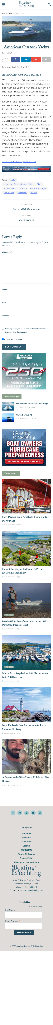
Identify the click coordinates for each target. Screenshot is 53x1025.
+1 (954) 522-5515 (29, 887)
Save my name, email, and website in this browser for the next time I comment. (27, 330)
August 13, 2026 (9, 681)
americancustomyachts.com (19, 161)
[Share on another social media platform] (46, 59)
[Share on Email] (36, 59)
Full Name (10, 910)
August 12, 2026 (9, 733)
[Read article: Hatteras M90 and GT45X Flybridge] (8, 406)
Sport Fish (9, 193)
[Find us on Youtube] (33, 812)
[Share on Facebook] (15, 59)
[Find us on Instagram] (19, 812)
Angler (12, 180)
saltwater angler (38, 188)
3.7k (19, 733)
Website (5, 315)
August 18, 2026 (9, 577)
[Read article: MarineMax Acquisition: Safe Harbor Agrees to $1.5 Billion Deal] (26, 652)
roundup (22, 188)
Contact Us (26, 850)
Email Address (12, 921)
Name (4, 289)
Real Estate (10, 563)
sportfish (22, 193)
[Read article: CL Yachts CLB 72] (8, 418)
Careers (26, 845)
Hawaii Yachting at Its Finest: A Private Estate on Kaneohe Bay (23, 571)
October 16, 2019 (24, 419)
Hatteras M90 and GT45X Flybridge (32, 403)
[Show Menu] (3, 4)
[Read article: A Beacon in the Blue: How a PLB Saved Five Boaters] (26, 756)
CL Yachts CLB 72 (24, 414)
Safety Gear (10, 771)
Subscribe (26, 841)
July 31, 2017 (7, 53)
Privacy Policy (27, 858)
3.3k (34, 407)
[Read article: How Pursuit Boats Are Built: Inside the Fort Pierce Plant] (26, 496)
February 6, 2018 (24, 407)
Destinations (11, 719)
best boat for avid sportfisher (19, 184)
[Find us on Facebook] (13, 812)
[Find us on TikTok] (26, 813)
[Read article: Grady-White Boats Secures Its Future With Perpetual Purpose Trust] (26, 600)
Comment (7, 252)
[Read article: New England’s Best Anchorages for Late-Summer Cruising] (26, 704)
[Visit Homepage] (26, 4)
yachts (33, 193)
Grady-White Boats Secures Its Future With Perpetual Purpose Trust (25, 623)
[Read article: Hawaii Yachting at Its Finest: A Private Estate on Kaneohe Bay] (26, 548)
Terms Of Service (26, 854)
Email (4, 302)
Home (4, 13)
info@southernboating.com (31, 890)
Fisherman (9, 188)
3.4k (19, 629)
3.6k (19, 525)
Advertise (26, 837)
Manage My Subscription (26, 862)
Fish (39, 184)
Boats (11, 13)
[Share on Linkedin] (26, 59)
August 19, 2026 (9, 525)
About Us (26, 833)
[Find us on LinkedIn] (40, 812)
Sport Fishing (19, 13)
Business (9, 615)
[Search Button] (49, 4)
